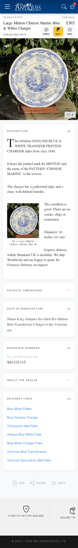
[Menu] (7, 7)
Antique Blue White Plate (24, 434)
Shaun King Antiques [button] (16, 34)
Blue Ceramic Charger (22, 417)
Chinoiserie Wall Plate (22, 426)
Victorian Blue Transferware (26, 451)
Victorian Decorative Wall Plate (28, 460)
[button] (46, 32)
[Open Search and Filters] (64, 6)
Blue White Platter (19, 409)
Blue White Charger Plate (24, 443)
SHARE (41, 483)
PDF (22, 483)
